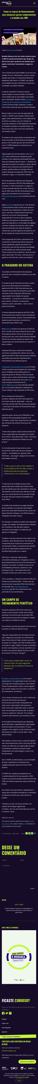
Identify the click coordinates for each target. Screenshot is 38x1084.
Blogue (4, 1019)
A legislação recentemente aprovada (14, 367)
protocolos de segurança (11, 196)
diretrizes (13, 385)
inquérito (8, 329)
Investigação (6, 1027)
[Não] (36, 1078)
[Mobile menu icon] (34, 3)
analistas (10, 205)
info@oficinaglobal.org (9, 1051)
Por (6, 833)
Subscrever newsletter (27, 1062)
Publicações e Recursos (10, 1036)
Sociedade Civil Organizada (11, 32)
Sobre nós (5, 1023)
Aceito (19, 1080)
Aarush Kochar (11, 50)
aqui (24, 824)
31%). (29, 380)
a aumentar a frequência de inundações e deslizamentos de (18, 102)
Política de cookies (23, 1077)
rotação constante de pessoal (13, 678)
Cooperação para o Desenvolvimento (13, 29)
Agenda (4, 1032)
